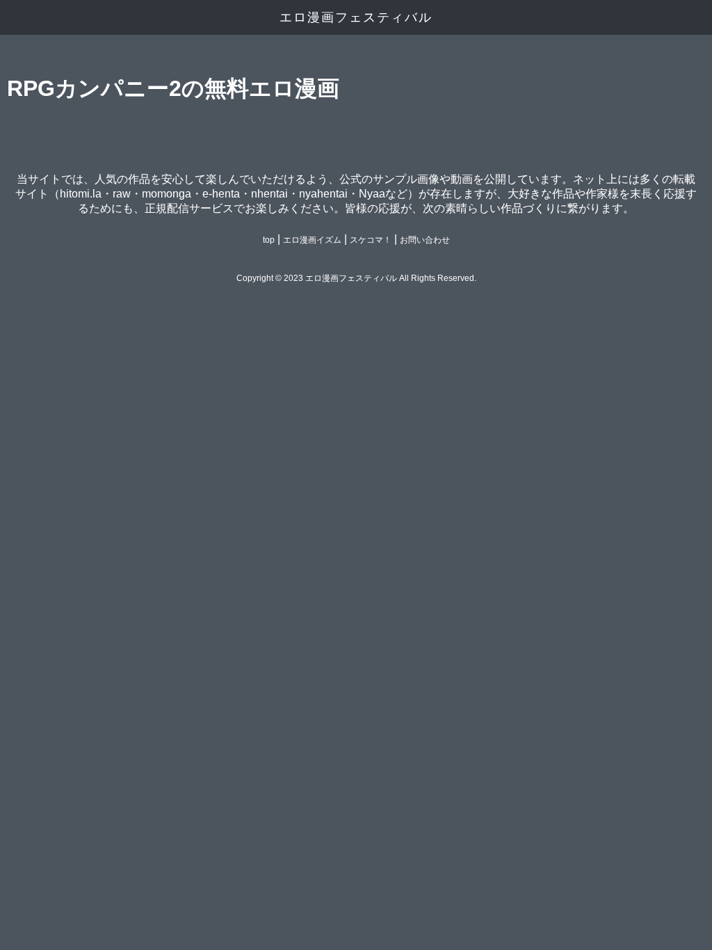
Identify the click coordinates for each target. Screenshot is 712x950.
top (269, 240)
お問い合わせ (425, 240)
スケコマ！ (370, 240)
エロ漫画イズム (312, 240)
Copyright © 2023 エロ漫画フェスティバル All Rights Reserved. (356, 278)
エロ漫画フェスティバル (356, 17)
